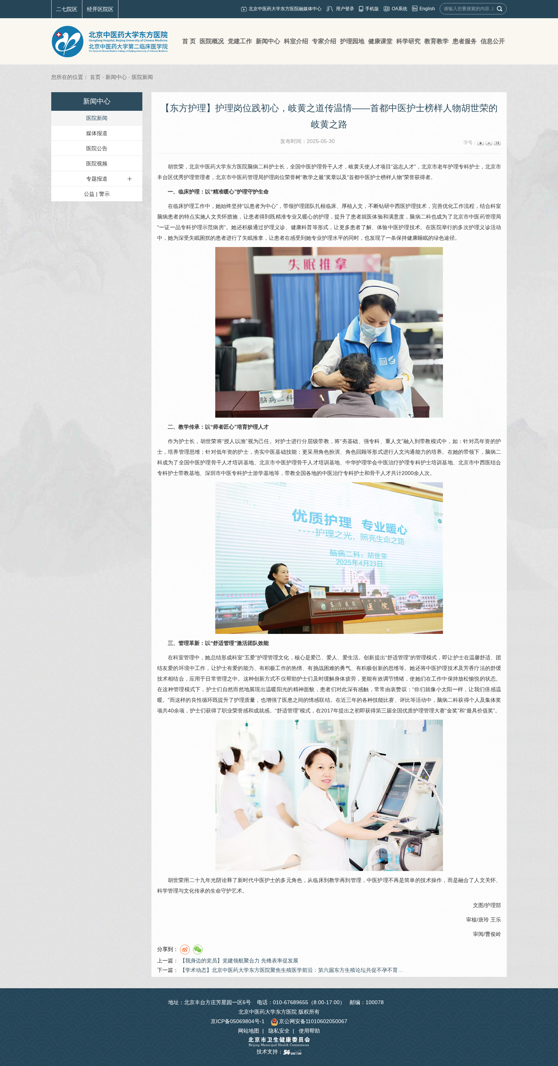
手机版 (372, 8)
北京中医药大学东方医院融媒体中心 (285, 8)
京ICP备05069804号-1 (238, 1021)
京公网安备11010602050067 (313, 1021)
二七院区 (66, 9)
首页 (95, 77)
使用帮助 (309, 1031)
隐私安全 (279, 1031)
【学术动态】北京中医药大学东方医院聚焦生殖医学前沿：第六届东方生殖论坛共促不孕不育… (291, 970)
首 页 (189, 41)
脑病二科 (258, 167)
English (427, 8)
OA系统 (399, 8)
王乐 (495, 920)
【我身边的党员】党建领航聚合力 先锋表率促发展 (239, 961)
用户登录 (345, 8)
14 (496, 143)
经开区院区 (100, 9)
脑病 (162, 217)
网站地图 (248, 1031)
